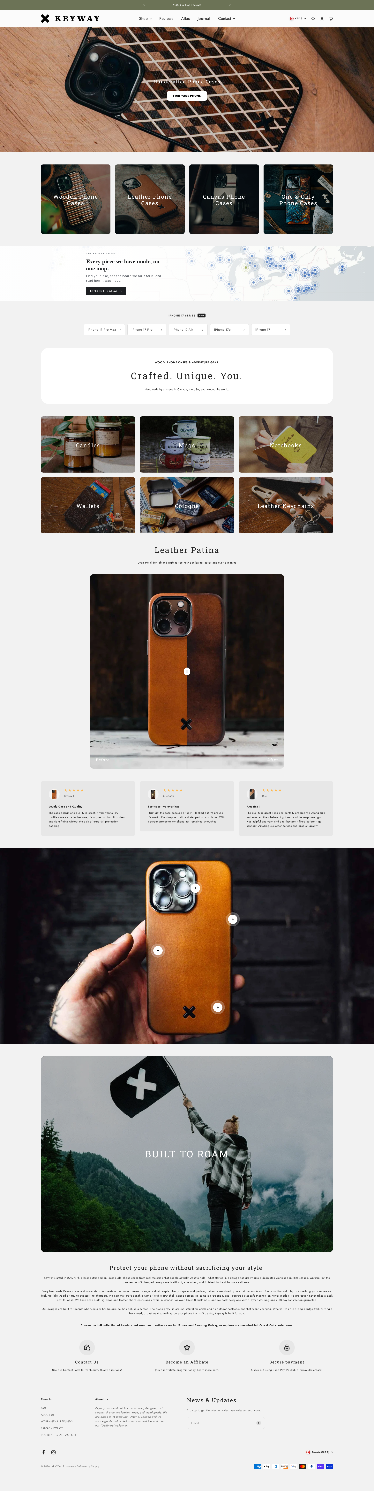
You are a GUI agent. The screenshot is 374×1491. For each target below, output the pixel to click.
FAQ (43, 1408)
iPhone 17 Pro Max (104, 329)
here (215, 1370)
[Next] (230, 5)
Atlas (185, 18)
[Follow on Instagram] (53, 1452)
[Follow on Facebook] (43, 1452)
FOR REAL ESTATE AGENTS (59, 1435)
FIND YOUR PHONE (187, 96)
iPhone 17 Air (188, 329)
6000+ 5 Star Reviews (187, 5)
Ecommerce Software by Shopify (81, 1466)
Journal (204, 18)
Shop (143, 18)
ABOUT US (48, 1415)
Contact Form (71, 1370)
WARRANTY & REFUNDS (57, 1421)
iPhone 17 (270, 329)
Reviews (166, 18)
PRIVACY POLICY (52, 1428)
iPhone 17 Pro (146, 329)
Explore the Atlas (106, 291)
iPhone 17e (229, 329)
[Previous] (144, 5)
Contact (224, 18)
